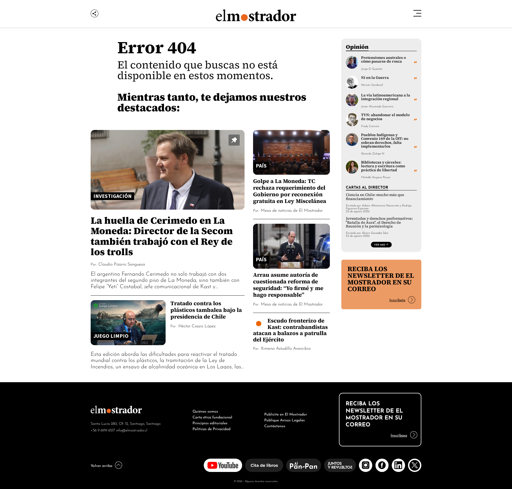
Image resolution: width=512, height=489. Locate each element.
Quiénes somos (205, 410)
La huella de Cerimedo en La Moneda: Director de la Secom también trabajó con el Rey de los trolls (162, 236)
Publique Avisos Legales (284, 419)
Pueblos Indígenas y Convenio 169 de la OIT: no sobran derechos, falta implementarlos (384, 140)
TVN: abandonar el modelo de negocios (385, 116)
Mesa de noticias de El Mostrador (292, 210)
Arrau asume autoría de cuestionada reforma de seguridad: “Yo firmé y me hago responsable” (288, 285)
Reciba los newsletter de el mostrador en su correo (380, 278)
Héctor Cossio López (196, 325)
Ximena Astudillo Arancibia (286, 348)
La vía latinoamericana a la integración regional (385, 97)
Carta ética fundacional (212, 416)
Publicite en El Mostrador (285, 413)
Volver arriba (101, 465)
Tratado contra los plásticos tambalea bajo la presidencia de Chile (206, 309)
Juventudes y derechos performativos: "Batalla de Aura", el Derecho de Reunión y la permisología (379, 222)
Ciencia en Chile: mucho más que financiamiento (375, 196)
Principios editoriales (210, 422)
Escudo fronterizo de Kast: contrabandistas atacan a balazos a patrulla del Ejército (290, 330)
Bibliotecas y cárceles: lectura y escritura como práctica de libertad (383, 166)
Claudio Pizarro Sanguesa (121, 264)
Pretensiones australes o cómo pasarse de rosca (383, 59)
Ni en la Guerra (375, 77)
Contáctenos (274, 425)
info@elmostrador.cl (131, 429)
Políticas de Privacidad (211, 428)
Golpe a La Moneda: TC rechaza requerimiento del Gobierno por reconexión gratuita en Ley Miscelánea (289, 191)
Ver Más (379, 244)
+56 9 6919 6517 (103, 429)
